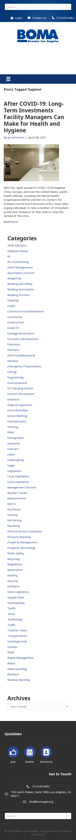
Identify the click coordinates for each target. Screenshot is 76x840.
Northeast (14, 509)
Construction (15, 322)
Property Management (22, 542)
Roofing (12, 575)
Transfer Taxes (17, 630)
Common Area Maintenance (25, 311)
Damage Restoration (20, 333)
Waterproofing (17, 669)
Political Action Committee (24, 531)
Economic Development (23, 339)
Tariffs (11, 608)
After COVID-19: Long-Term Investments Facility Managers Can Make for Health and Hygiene (34, 117)
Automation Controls (20, 273)
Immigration (15, 438)
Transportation (17, 636)
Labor (11, 454)
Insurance (13, 443)
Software (13, 586)
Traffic (11, 625)
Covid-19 (13, 328)
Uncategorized (17, 641)
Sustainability (16, 603)
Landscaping (15, 460)
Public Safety (15, 553)
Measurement (16, 498)
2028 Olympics (17, 245)
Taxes (11, 614)
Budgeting (14, 278)
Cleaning (13, 300)
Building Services (18, 295)
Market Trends (17, 493)
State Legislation (18, 592)
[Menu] (8, 79)
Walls (10, 652)
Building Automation (20, 289)
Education (13, 344)
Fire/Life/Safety (17, 410)
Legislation (14, 471)
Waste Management (20, 658)
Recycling (13, 559)
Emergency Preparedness (24, 366)
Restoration (15, 570)
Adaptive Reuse (17, 251)
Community (14, 317)
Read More (11, 221)
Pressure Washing (19, 537)
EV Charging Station (20, 388)
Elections (13, 350)
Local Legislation (18, 476)
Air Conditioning (18, 262)
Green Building (17, 416)
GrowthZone (38, 834)
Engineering (15, 377)
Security (12, 581)
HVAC (11, 432)
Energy (12, 372)
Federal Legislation (19, 405)
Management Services (22, 487)
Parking (12, 515)
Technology (15, 619)
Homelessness (16, 421)
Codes (11, 306)
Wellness (13, 674)
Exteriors (13, 399)
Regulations (15, 564)
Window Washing (18, 680)
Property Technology (21, 548)
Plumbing (13, 526)
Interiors (13, 449)
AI (8, 256)
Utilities (12, 647)
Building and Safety (19, 284)
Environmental (17, 383)
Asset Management (20, 267)
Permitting (14, 520)
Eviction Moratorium (20, 394)
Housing (12, 427)
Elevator (12, 361)
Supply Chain (15, 597)
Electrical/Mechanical (21, 355)
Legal (10, 465)
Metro (11, 504)
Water (11, 663)
